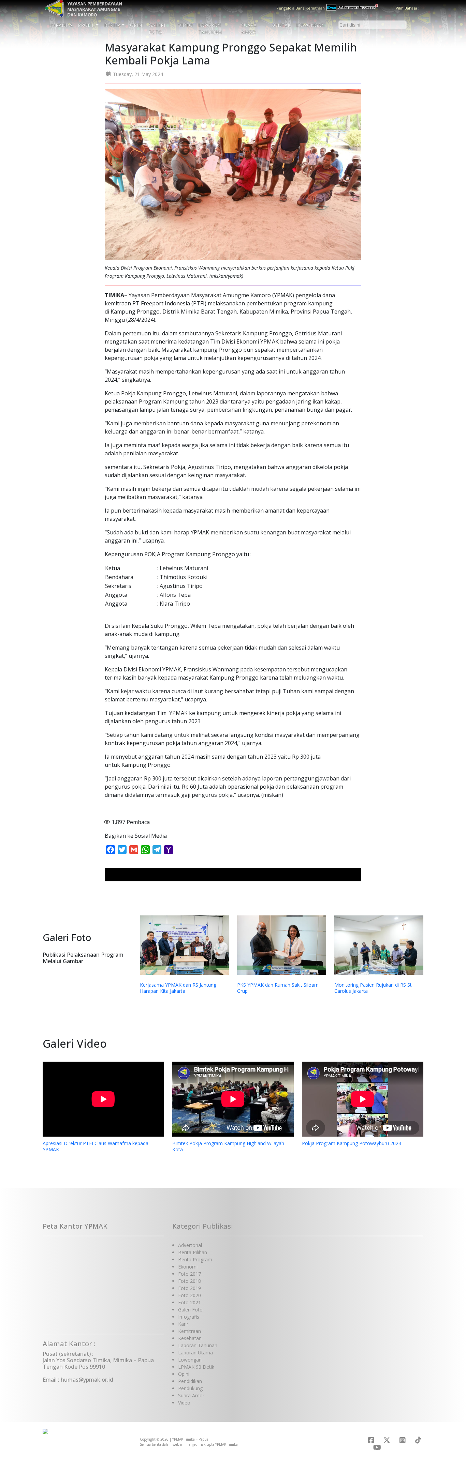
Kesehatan (190, 1338)
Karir (183, 1324)
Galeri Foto (157, 28)
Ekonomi (188, 1266)
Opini (136, 25)
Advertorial (190, 1245)
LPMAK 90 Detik (196, 1367)
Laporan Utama (195, 1352)
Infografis (188, 1316)
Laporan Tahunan (210, 28)
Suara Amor (249, 28)
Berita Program (195, 1259)
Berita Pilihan (192, 1252)
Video (185, 25)
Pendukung (190, 1388)
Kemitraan (189, 1331)
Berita (112, 25)
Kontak (281, 25)
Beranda (60, 25)
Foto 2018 (189, 1281)
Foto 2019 (189, 1288)
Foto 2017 (189, 1274)
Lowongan (310, 25)
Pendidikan (190, 1381)
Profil (86, 25)
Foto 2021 (189, 1302)
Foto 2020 (189, 1295)
